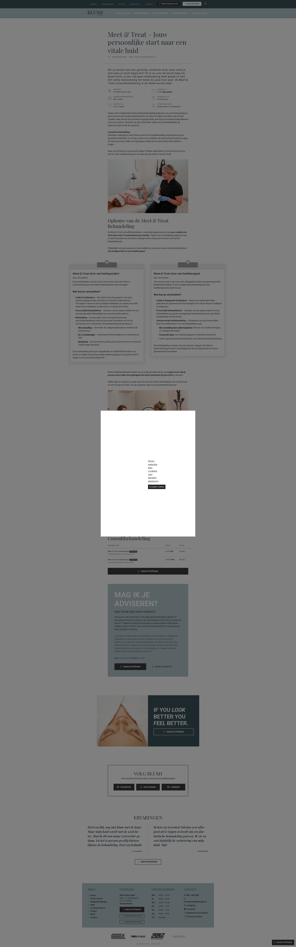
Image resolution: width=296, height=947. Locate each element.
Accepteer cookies (156, 487)
